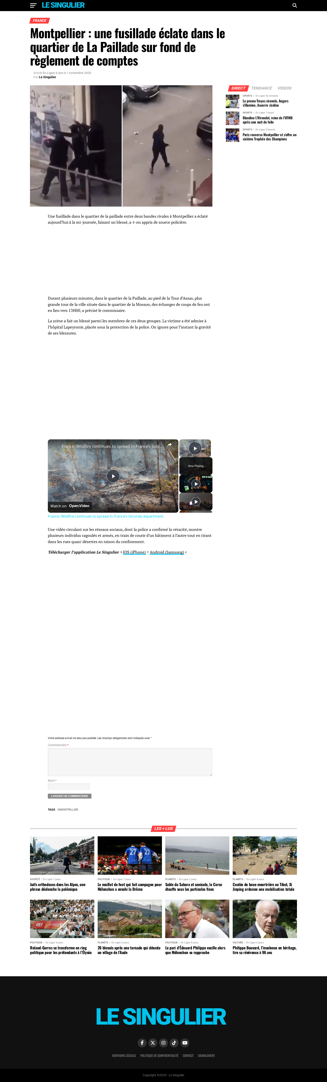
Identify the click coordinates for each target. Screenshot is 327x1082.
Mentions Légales (124, 1055)
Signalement (206, 1055)
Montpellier (68, 809)
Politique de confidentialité (159, 1055)
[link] (54, 446)
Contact (188, 1055)
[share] (170, 444)
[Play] (196, 483)
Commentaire (58, 745)
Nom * (52, 780)
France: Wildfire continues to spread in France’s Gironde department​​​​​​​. (112, 446)
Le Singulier (47, 77)
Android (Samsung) (167, 552)
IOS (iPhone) (134, 552)
